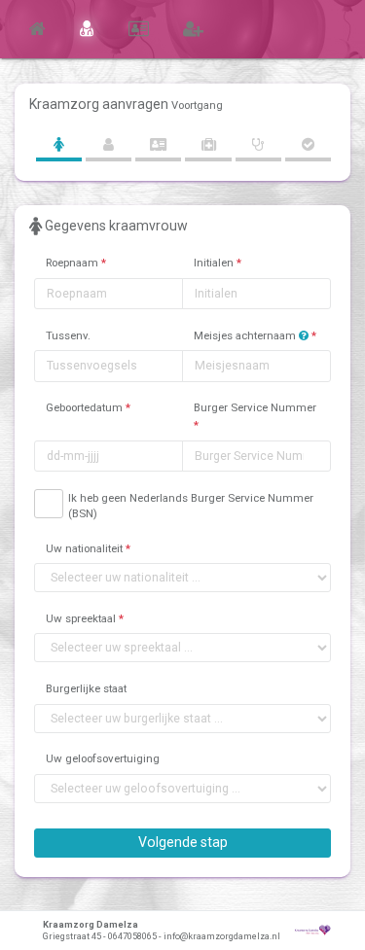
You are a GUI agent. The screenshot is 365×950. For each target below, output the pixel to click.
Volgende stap (183, 842)
